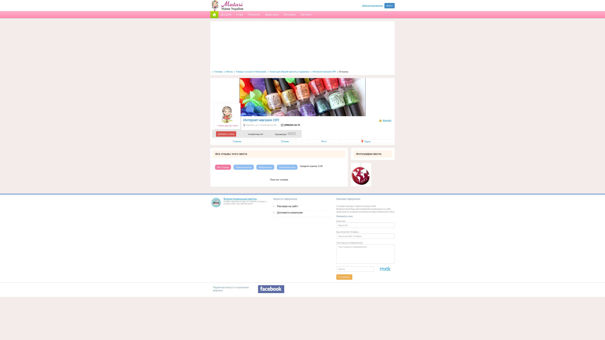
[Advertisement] (302, 47)
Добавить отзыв (226, 134)
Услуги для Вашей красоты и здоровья (289, 71)
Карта (367, 141)
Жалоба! (387, 120)
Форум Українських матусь (240, 199)
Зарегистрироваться (372, 5)
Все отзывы (223, 167)
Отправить (344, 276)
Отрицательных (244, 167)
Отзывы (285, 141)
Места (229, 71)
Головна (218, 71)
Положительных (287, 167)
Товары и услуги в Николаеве (251, 71)
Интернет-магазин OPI (324, 71)
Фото (323, 141)
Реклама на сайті (287, 206)
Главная (237, 141)
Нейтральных (265, 167)
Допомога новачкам (289, 212)
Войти (389, 5)
